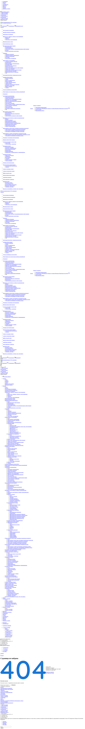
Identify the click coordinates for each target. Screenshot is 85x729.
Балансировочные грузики (15, 504)
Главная (6, 380)
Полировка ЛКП (13, 425)
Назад (6, 379)
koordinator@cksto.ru (6, 645)
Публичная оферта (4, 701)
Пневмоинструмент (11, 559)
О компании (2, 697)
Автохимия (2, 693)
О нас (1, 698)
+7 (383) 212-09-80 (4, 12)
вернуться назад (50, 673)
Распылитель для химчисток (15, 436)
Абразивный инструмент (15, 524)
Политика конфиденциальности (6, 702)
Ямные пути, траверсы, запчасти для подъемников (17, 394)
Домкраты (9, 410)
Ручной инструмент (11, 568)
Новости (2, 699)
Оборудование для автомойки (13, 419)
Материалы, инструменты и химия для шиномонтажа (18, 492)
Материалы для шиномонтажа (6, 692)
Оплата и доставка (8, 609)
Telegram (6, 649)
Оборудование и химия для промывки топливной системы (19, 546)
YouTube (6, 650)
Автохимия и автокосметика (13, 469)
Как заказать (2, 694)
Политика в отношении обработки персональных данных (11, 700)
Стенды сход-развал (4, 691)
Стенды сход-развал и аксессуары (14, 553)
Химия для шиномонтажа (15, 531)
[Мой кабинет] (1, 356)
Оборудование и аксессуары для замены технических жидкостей (20, 540)
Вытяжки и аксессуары (14, 458)
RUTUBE (5, 651)
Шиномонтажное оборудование (13, 402)
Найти (2, 727)
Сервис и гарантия (8, 600)
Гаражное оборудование (12, 448)
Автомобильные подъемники (6, 688)
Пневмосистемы (10, 590)
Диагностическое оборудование (13, 578)
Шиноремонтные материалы (15, 512)
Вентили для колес (13, 496)
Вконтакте (6, 647)
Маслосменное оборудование (13, 485)
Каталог (6, 388)
